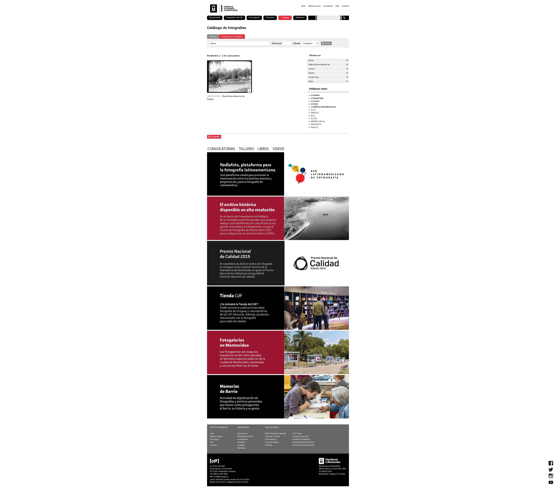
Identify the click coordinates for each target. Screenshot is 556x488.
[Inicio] (245, 14)
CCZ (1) (314, 118)
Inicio (303, 6)
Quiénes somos (314, 6)
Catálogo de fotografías (232, 36)
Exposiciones (214, 17)
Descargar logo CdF (300, 436)
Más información (249, 91)
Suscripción (328, 6)
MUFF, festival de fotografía (275, 434)
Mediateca (300, 17)
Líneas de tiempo (272, 442)
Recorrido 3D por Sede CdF (303, 445)
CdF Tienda (297, 434)
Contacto (345, 6)
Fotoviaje (268, 445)
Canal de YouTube (272, 436)
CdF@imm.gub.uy (221, 477)
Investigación (254, 17)
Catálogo (285, 17)
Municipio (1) (316, 124)
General (213, 36)
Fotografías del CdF (234, 17)
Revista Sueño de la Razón (303, 442)
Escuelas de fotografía (301, 439)
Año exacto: (277, 43)
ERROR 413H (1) (318, 121)
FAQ (337, 6)
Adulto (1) (315, 113)
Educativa (270, 17)
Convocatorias (270, 439)
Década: (297, 43)
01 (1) (313, 110)
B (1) (313, 116)
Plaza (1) (314, 127)
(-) (347, 60)
